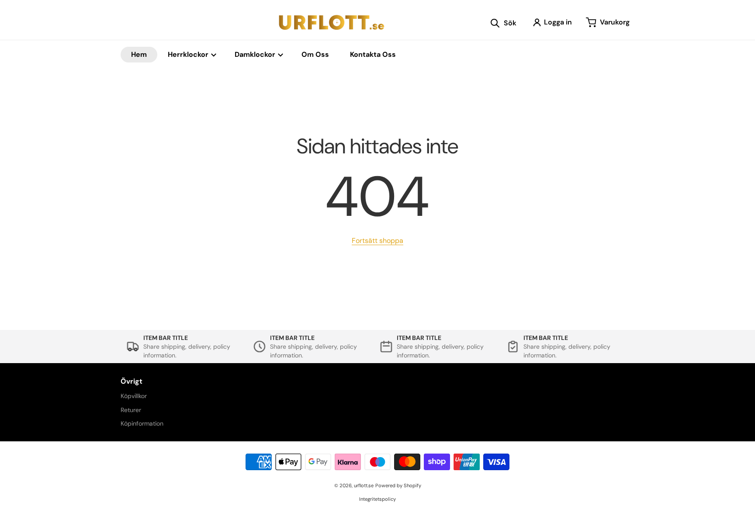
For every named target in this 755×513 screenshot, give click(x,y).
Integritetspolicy (377, 499)
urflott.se (364, 485)
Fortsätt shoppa (377, 240)
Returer (131, 410)
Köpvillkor (134, 396)
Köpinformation (142, 423)
